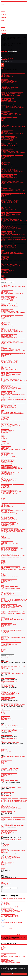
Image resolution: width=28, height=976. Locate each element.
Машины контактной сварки (7, 142)
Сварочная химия (5, 269)
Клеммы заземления (6, 115)
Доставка (3, 273)
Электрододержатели (6, 271)
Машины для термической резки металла (11, 93)
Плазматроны (4, 199)
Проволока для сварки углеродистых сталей (11, 229)
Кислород (3, 159)
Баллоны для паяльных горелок (8, 104)
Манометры (3, 161)
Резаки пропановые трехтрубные (9, 174)
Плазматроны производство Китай (9, 201)
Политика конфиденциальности (8, 953)
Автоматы (3, 144)
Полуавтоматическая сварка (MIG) (9, 81)
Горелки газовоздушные (7, 85)
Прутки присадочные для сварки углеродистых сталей (14, 223)
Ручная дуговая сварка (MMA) (8, 80)
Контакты (3, 277)
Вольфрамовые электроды (7, 98)
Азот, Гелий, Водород (6, 156)
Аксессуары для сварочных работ (9, 113)
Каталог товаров (5, 125)
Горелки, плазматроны (6, 88)
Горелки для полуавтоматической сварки (11, 90)
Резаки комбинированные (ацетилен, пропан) (12, 171)
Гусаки (2, 191)
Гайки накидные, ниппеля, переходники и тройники (13, 152)
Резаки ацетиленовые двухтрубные (9, 169)
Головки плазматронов (6, 203)
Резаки (2, 168)
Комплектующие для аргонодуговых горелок (12, 92)
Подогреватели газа (5, 162)
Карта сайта (3, 954)
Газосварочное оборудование (8, 83)
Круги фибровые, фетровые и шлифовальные (12, 133)
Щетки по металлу (5, 132)
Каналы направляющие (6, 194)
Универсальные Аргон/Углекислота (9, 166)
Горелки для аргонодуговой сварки (9, 89)
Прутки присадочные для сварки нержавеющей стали (14, 222)
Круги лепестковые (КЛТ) (7, 76)
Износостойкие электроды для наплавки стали (12, 107)
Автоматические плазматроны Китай (10, 200)
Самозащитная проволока (7, 232)
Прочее (2, 187)
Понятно (14, 973)
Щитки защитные (5, 263)
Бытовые (3, 158)
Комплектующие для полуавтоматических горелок (13, 190)
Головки (3, 183)
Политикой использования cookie (17, 971)
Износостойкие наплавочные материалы (11, 106)
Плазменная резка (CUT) (7, 140)
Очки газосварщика (5, 111)
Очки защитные (4, 112)
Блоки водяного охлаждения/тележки (10, 146)
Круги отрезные (4, 77)
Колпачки (3, 184)
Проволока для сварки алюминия (9, 227)
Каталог (2, 955)
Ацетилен (3, 157)
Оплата (2, 275)
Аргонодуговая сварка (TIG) (7, 82)
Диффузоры (4, 204)
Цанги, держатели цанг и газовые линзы (10, 189)
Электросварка (4, 79)
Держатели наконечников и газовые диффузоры (13, 193)
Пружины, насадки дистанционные (9, 209)
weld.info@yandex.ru (8, 58)
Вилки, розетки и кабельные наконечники (11, 114)
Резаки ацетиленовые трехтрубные (9, 170)
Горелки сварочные (5, 86)
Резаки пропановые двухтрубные (9, 172)
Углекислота (4, 165)
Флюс (2, 251)
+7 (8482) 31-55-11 (5, 882)
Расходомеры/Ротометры (7, 164)
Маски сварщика (5, 109)
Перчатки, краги (4, 259)
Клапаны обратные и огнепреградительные (11, 153)
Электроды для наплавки (7, 241)
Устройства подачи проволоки (8, 138)
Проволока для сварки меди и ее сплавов (11, 228)
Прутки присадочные (6, 99)
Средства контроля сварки (7, 270)
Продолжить (4, 51)
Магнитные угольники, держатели (9, 117)
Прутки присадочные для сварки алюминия (11, 219)
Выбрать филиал (12, 51)
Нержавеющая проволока (7, 226)
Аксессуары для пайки (6, 102)
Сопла (2, 197)
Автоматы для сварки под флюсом (9, 143)
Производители (4, 272)
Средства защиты (5, 108)
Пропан (2, 163)
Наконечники (4, 195)
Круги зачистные (5, 75)
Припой (2, 250)
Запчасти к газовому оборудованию (9, 87)
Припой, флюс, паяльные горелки (9, 101)
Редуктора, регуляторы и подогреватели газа (12, 155)
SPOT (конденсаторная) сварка (8, 145)
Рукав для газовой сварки (7, 175)
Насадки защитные (5, 207)
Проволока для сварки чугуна (8, 231)
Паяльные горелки (5, 105)
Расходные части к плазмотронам (9, 202)
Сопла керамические (6, 188)
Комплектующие (5, 94)
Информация (4, 946)
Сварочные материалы (6, 96)
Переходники (4, 185)
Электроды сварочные (6, 233)
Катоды (2, 206)
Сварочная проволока (6, 100)
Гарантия (3, 276)
